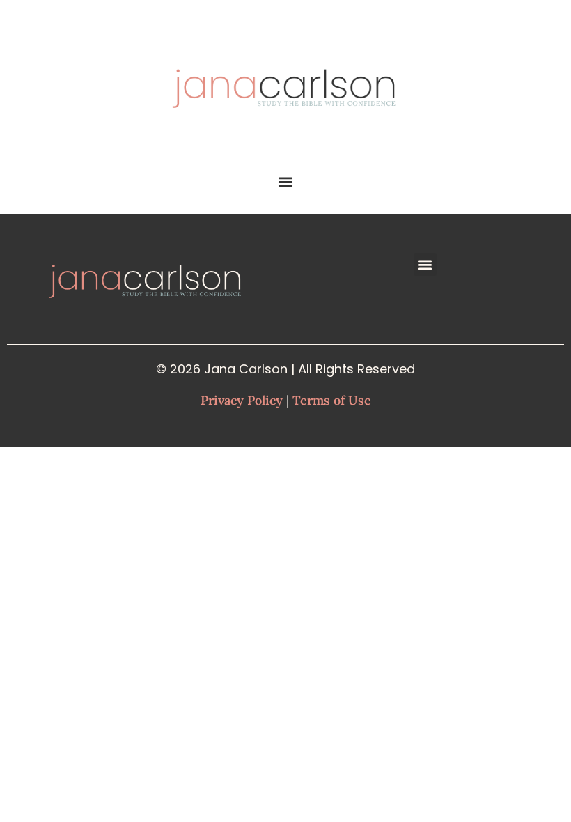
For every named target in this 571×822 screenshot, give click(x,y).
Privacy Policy (242, 400)
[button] (285, 181)
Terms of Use (331, 400)
